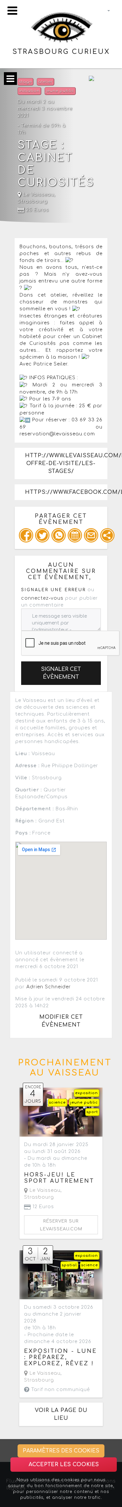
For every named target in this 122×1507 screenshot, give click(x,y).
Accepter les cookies (64, 1464)
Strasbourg (32, 201)
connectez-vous (42, 598)
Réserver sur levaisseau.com (61, 1225)
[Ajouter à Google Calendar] (75, 535)
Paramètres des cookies (61, 1451)
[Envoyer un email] (91, 535)
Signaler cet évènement (61, 673)
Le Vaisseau (37, 194)
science (57, 1102)
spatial (69, 1265)
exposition (86, 1093)
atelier (45, 82)
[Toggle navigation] (12, 10)
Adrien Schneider (48, 986)
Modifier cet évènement (61, 1021)
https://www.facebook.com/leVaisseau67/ (66, 492)
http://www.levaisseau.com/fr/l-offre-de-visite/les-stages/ (66, 463)
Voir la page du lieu (61, 1414)
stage (25, 82)
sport (92, 1112)
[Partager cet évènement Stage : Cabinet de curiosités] (107, 535)
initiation (29, 91)
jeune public (60, 91)
